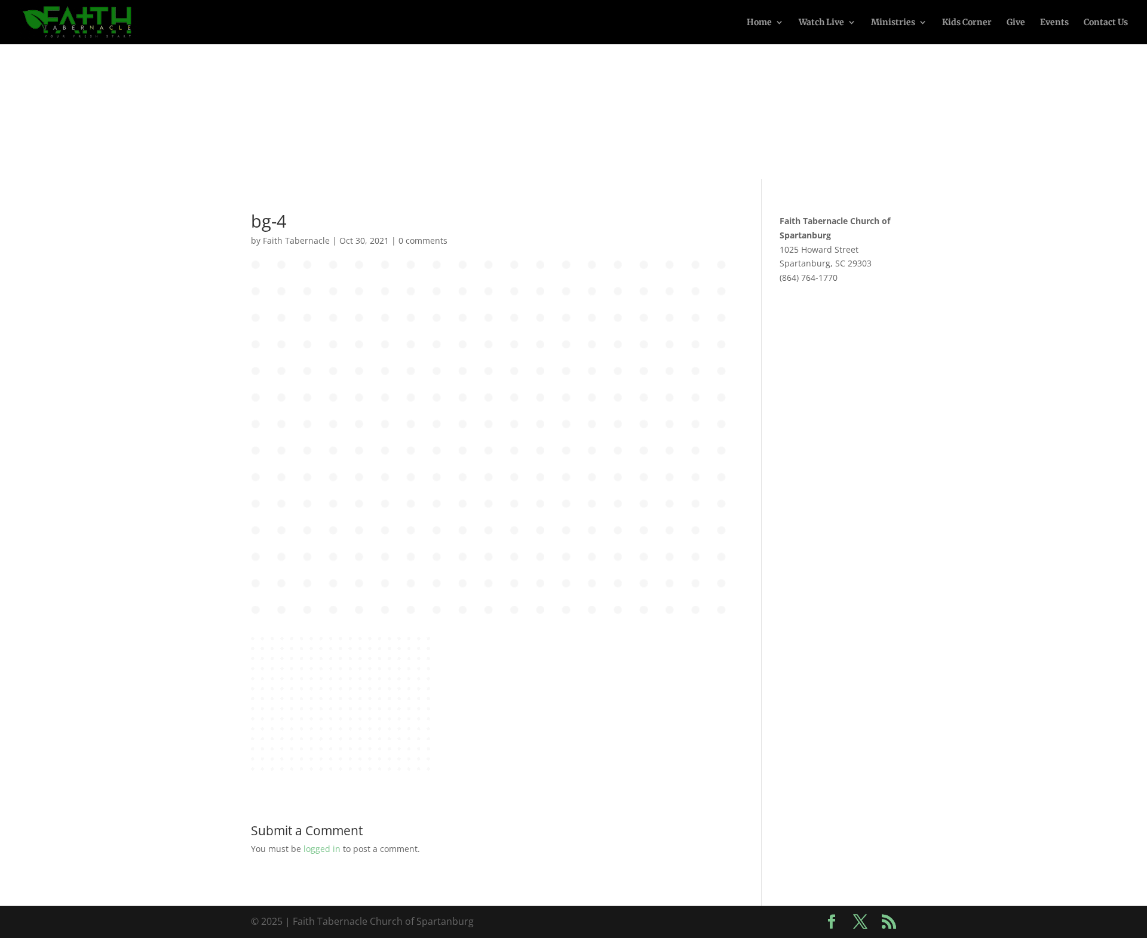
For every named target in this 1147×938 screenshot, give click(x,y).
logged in (322, 848)
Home (759, 22)
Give (1016, 22)
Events (1054, 22)
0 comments (422, 240)
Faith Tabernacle (296, 240)
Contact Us (1106, 22)
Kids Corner (967, 22)
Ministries (893, 22)
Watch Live (821, 22)
